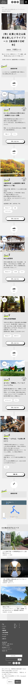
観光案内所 (4, 642)
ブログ (3, 628)
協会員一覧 (4, 650)
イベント (4, 626)
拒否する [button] (10, 681)
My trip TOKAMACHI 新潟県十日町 (3, 2)
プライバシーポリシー (7, 649)
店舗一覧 (15, 474)
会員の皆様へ (13, 655)
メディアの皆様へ (6, 645)
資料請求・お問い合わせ (7, 644)
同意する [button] (18, 681)
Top (3, 624)
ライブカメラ (5, 634)
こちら (23, 676)
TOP (2, 7)
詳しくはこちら (15, 141)
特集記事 (4, 630)
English (9, 662)
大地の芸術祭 (5, 632)
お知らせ (4, 638)
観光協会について (6, 647)
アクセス (4, 636)
